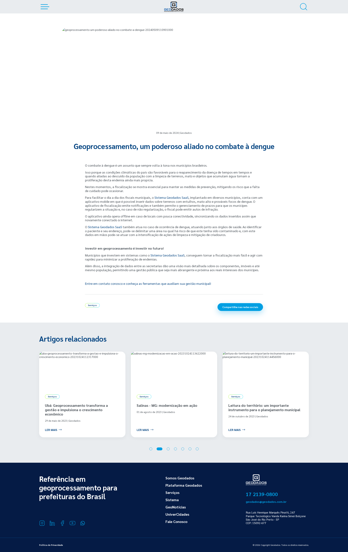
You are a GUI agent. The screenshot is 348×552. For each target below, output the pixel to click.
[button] (150, 448)
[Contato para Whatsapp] (83, 523)
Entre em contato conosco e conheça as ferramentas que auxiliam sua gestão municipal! (148, 283)
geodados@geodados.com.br (266, 502)
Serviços (172, 492)
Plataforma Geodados (183, 485)
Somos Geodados (179, 478)
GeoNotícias (175, 507)
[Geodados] (173, 7)
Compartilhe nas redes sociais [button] (240, 307)
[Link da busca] (303, 6)
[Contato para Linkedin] (52, 523)
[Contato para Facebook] (62, 523)
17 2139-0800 (262, 494)
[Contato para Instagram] (42, 523)
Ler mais (51, 429)
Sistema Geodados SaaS (171, 197)
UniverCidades (177, 514)
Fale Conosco (176, 521)
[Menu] (44, 7)
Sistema (172, 499)
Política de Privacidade (51, 545)
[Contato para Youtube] (72, 523)
